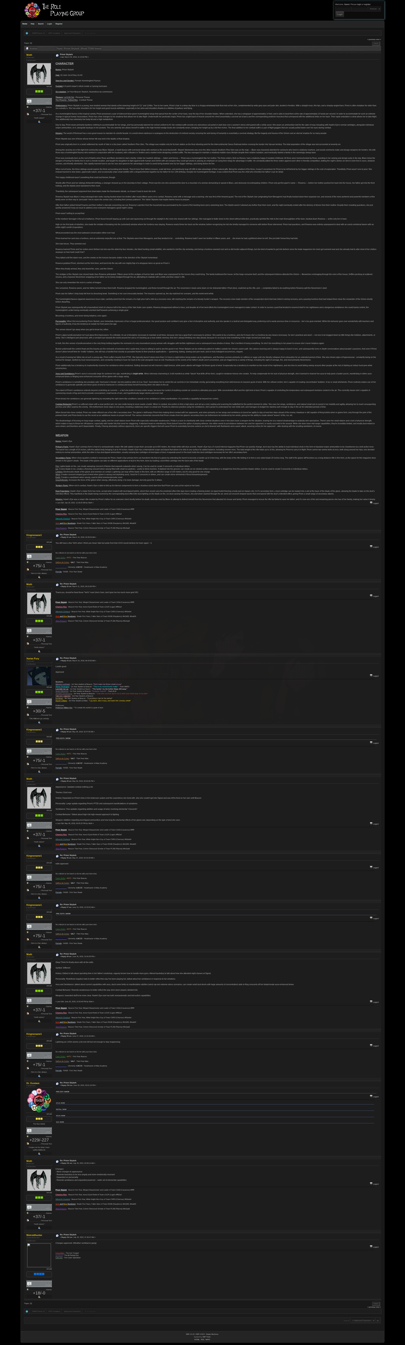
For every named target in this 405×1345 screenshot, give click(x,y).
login (359, 4)
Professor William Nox (64, 708)
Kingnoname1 (34, 535)
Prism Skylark (66, 54)
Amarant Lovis (61, 567)
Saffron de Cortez (62, 562)
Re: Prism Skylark (68, 535)
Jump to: (347, 1320)
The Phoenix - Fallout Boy (67, 100)
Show (67, 738)
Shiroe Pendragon (62, 687)
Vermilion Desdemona (64, 693)
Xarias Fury (32, 658)
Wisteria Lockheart (63, 684)
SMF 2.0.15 (190, 1334)
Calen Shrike (60, 558)
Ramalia (59, 572)
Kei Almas (59, 698)
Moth (29, 54)
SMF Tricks (206, 1337)
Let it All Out (69, 97)
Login (49, 24)
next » (378, 39)
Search (41, 24)
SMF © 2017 (200, 1334)
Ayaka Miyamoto (62, 691)
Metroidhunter (34, 1235)
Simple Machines (212, 1334)
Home (24, 24)
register (367, 4)
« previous (372, 39)
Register (59, 24)
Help (32, 24)
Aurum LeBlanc (61, 701)
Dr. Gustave (32, 1083)
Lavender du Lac (62, 689)
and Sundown (66, 523)
